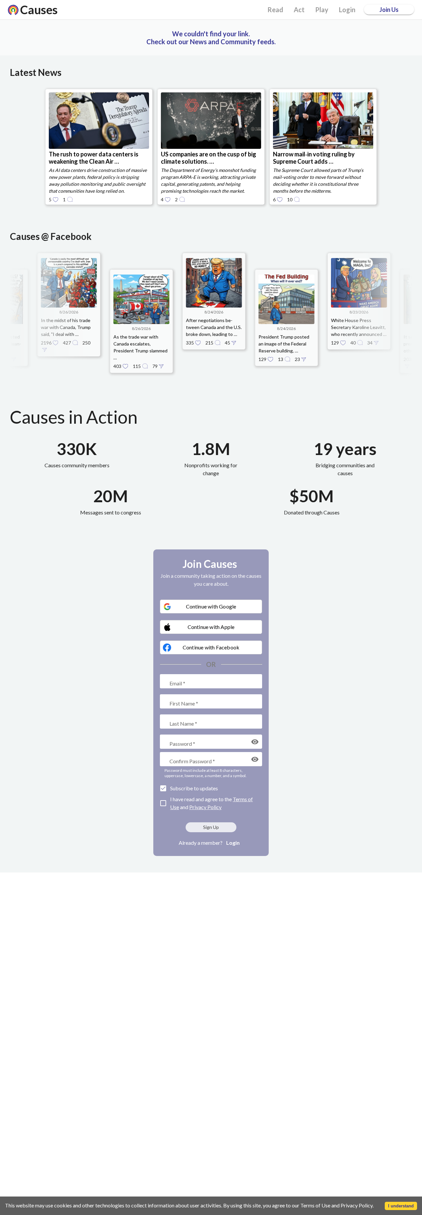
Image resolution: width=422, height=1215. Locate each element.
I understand (401, 1205)
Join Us (389, 9)
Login (233, 842)
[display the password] (254, 741)
